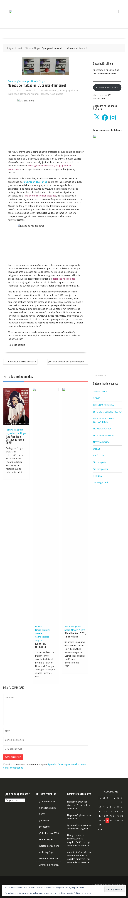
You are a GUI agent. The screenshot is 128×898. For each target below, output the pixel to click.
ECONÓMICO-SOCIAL (104, 404)
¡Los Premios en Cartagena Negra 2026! (15, 439)
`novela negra (56, 93)
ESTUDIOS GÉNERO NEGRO (107, 411)
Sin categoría (99, 462)
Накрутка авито (75, 835)
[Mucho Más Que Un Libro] (64, 12)
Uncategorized (100, 482)
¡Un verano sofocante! (41, 645)
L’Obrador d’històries (35, 181)
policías (44, 93)
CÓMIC (96, 398)
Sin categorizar (100, 468)
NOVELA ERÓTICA (102, 428)
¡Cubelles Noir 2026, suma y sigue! (75, 634)
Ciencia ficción (100, 391)
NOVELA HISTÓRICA (103, 435)
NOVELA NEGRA (101, 442)
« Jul (100, 829)
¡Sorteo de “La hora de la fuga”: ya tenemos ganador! (49, 852)
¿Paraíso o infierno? (49, 864)
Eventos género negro (19, 81)
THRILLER (98, 475)
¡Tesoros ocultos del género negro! (66, 361)
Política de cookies (82, 893)
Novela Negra (38, 81)
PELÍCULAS (98, 455)
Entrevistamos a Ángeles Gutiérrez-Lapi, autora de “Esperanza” (79, 842)
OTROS (97, 448)
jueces (61, 90)
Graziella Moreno (48, 90)
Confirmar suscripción (107, 87)
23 (121, 815)
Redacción (31, 90)
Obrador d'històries (29, 93)
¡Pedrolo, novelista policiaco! (22, 361)
